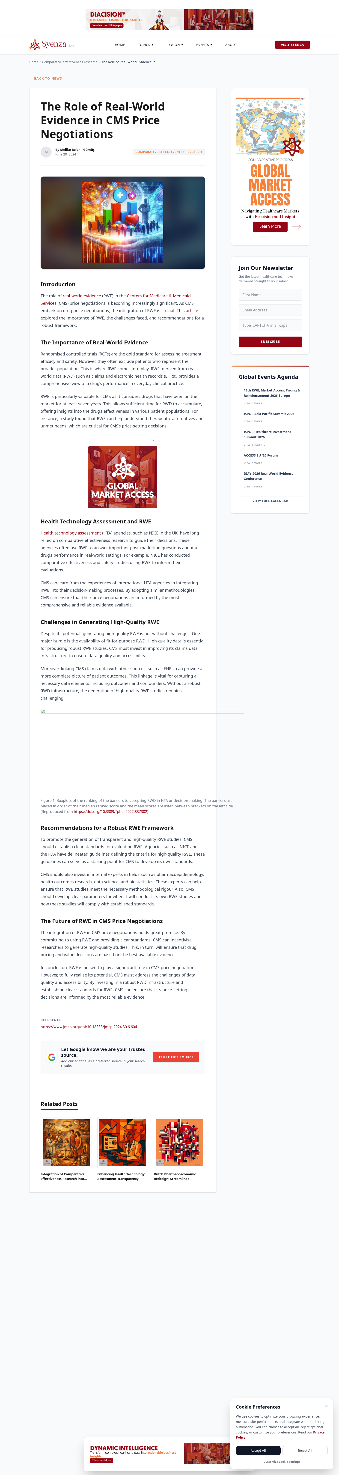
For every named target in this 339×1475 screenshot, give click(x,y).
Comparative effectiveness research (70, 62)
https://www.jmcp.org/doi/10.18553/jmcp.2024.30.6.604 (89, 1026)
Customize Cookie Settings (282, 1462)
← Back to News (45, 78)
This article (187, 310)
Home (120, 44)
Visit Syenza (292, 44)
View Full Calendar (270, 501)
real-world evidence (82, 296)
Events (204, 44)
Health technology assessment (71, 533)
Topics (146, 44)
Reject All (305, 1450)
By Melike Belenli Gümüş (75, 149)
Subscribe (270, 341)
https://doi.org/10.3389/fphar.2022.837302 (110, 811)
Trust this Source (176, 1057)
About (231, 44)
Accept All (258, 1450)
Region (175, 44)
